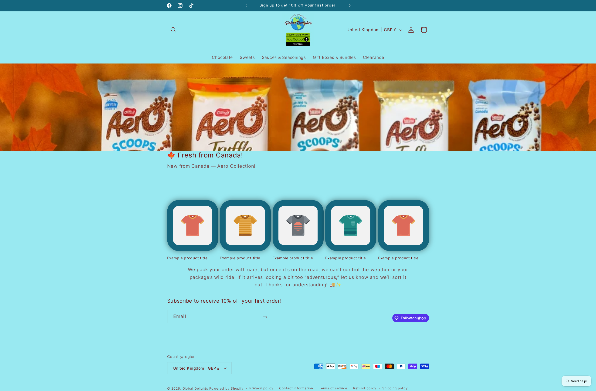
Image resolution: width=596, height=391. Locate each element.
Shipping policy (395, 388)
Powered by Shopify (226, 388)
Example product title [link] (187, 258)
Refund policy (364, 388)
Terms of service (333, 388)
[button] (173, 29)
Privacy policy (261, 388)
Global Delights (195, 388)
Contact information (296, 388)
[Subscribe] (265, 316)
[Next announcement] (350, 5)
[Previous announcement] (246, 5)
